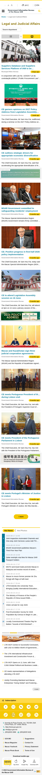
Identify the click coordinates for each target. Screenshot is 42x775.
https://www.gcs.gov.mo (13, 727)
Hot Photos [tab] (22, 531)
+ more (36, 689)
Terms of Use (30, 750)
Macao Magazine (11, 742)
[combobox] (11, 29)
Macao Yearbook (11, 746)
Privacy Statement (31, 746)
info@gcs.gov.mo (11, 729)
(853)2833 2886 (10, 732)
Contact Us (29, 742)
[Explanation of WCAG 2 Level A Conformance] (37, 771)
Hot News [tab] (8, 531)
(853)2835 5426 (25, 732)
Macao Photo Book (12, 750)
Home (3, 17)
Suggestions (29, 739)
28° (27, 5)
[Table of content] (2, 11)
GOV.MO (8, 739)
